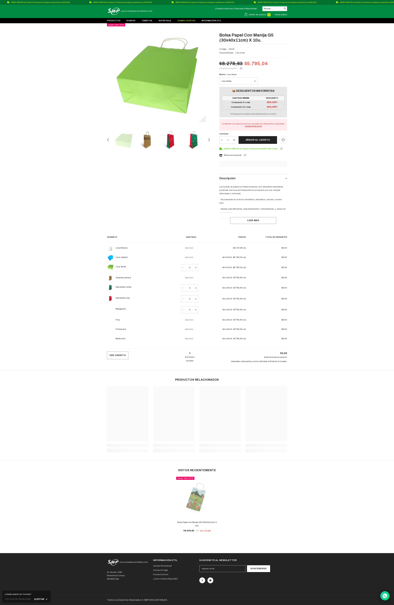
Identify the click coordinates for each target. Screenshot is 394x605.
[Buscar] (274, 8)
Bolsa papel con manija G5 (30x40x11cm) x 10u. (197, 524)
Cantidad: (224, 134)
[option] (158, 75)
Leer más (253, 220)
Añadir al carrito (258, 140)
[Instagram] (210, 580)
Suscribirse (258, 568)
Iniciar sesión (281, 15)
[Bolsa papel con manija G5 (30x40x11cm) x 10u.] (197, 497)
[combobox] (272, 8)
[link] (283, 140)
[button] (108, 140)
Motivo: (227, 74)
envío (255, 361)
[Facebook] (202, 580)
